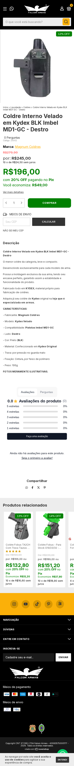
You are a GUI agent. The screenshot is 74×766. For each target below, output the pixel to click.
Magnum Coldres (28, 147)
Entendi (62, 760)
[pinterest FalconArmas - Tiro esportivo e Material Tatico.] (48, 604)
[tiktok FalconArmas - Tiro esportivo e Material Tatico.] (37, 604)
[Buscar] (66, 21)
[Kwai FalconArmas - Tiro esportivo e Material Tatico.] (60, 604)
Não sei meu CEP (13, 230)
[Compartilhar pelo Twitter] (39, 487)
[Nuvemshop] (37, 749)
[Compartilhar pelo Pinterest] (45, 487)
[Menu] (5, 8)
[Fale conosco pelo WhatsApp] (11, 9)
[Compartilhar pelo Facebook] (33, 487)
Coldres (26, 107)
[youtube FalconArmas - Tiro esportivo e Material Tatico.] (26, 604)
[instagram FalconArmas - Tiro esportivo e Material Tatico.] (14, 604)
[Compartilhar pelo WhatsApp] (26, 487)
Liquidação (15, 107)
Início (5, 107)
